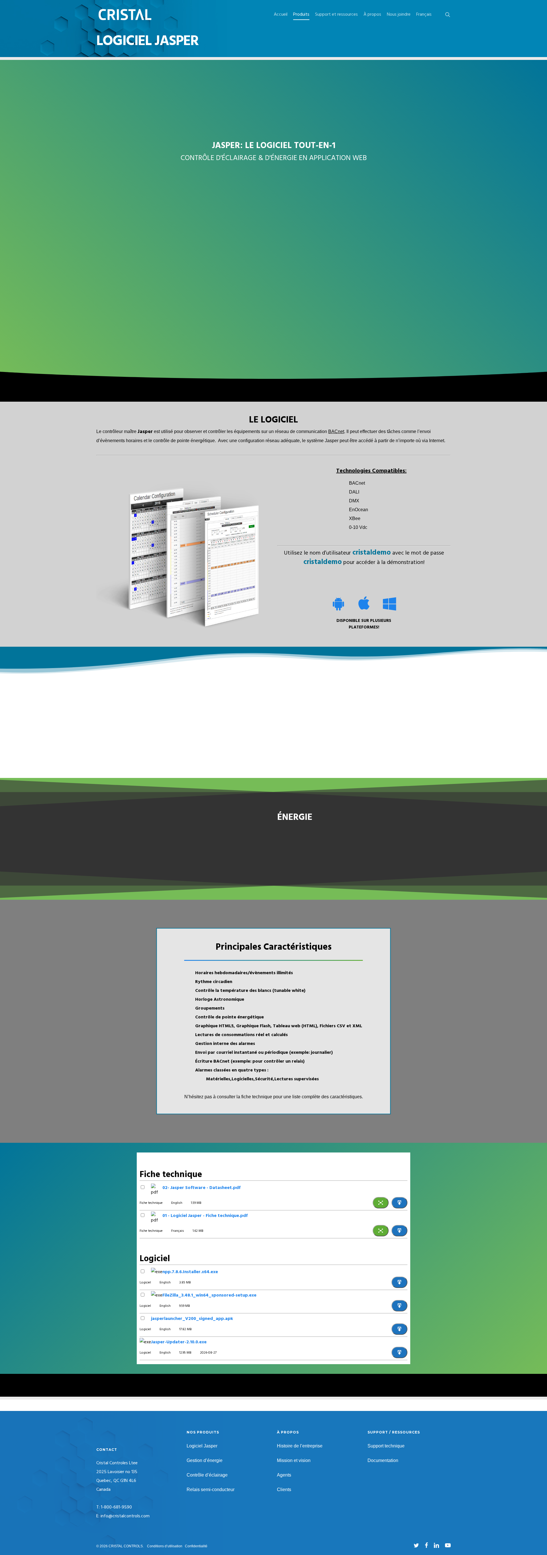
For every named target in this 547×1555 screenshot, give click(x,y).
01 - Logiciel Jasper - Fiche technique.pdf (205, 1216)
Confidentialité (196, 1546)
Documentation (383, 1460)
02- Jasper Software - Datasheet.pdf (201, 1188)
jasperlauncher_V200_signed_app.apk (192, 1319)
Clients (284, 1489)
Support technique (386, 1445)
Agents (284, 1475)
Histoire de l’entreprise (300, 1445)
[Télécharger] (399, 1202)
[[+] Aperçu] (381, 1202)
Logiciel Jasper (202, 1445)
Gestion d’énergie (205, 1460)
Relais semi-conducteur (210, 1489)
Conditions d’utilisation (164, 1546)
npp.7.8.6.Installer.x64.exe (190, 1272)
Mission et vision (294, 1460)
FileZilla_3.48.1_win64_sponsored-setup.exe (209, 1295)
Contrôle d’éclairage (207, 1475)
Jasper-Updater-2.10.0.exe (179, 1342)
